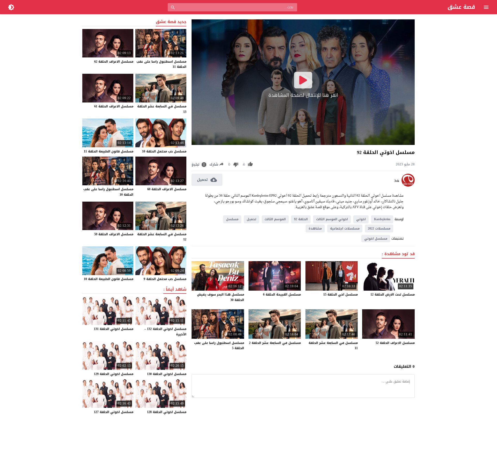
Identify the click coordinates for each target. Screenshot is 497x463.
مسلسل (232, 219)
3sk (396, 180)
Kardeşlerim (382, 219)
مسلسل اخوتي (375, 238)
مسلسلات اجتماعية (345, 228)
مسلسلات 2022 (379, 228)
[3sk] (408, 185)
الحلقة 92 (301, 219)
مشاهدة (315, 228)
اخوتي (361, 219)
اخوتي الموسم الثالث (332, 219)
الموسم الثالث (275, 219)
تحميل (251, 219)
